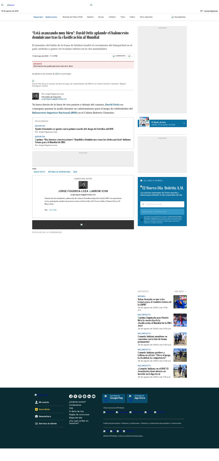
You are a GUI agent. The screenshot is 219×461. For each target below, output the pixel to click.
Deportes (38, 17)
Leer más (53, 210)
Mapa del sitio (75, 418)
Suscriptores (180, 17)
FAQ (71, 408)
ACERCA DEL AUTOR (83, 179)
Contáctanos (75, 405)
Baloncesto (51, 17)
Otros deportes (146, 17)
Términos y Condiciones (151, 218)
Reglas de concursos (79, 414)
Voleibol (112, 17)
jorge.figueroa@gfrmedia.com (54, 99)
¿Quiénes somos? (77, 402)
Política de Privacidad (175, 216)
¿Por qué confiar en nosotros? (78, 422)
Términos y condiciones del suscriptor (155, 423)
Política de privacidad (111, 423)
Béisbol (90, 17)
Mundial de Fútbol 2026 (73, 17)
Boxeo (101, 17)
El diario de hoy (76, 411)
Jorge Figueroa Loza (73, 191)
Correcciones (176, 423)
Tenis (122, 17)
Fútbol (132, 17)
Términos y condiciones (130, 423)
